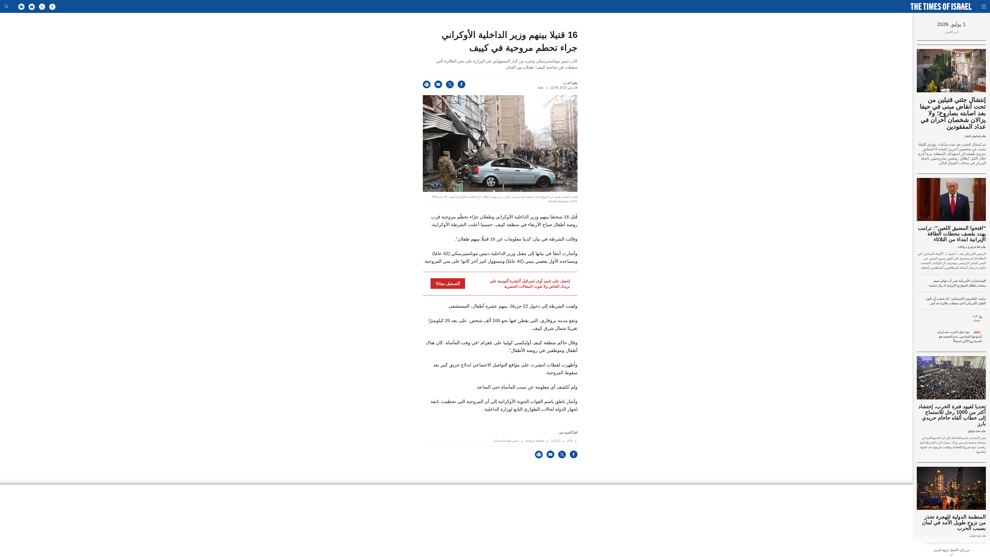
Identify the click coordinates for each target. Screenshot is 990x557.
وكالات (961, 246)
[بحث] (6, 6)
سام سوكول (974, 431)
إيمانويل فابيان (972, 136)
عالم (570, 440)
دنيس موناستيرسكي (506, 440)
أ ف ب (567, 83)
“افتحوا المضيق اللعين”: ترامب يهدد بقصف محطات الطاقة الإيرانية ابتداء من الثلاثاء (952, 233)
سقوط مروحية (535, 440)
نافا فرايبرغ (974, 246)
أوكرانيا (555, 440)
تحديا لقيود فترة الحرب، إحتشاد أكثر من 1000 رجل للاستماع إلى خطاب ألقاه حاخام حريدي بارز (952, 415)
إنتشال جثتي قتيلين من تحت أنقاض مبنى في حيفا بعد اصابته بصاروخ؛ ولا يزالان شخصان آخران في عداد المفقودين (953, 113)
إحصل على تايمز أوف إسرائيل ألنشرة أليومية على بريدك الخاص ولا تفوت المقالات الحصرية (530, 284)
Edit (540, 87)
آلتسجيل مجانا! (448, 283)
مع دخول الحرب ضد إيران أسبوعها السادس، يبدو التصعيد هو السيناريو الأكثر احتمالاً (959, 336)
